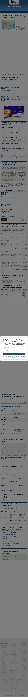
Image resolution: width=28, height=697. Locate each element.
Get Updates (14, 354)
